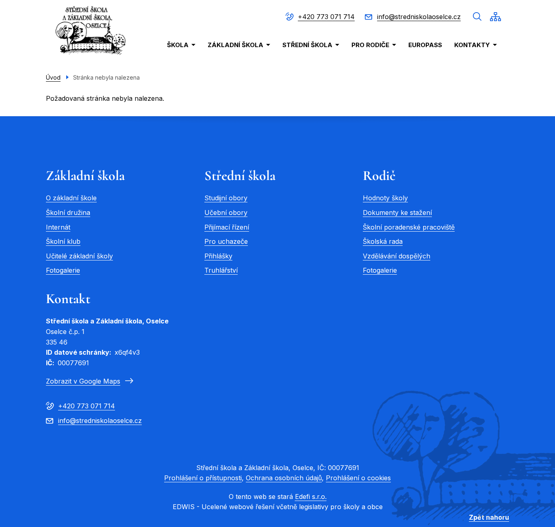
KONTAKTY (472, 45)
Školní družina (68, 212)
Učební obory (225, 212)
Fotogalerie (63, 270)
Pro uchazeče (226, 241)
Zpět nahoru (489, 517)
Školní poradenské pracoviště (409, 227)
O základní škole (71, 198)
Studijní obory (225, 198)
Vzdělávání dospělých (396, 256)
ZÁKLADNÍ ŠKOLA (235, 45)
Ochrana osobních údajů (284, 478)
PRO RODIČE (370, 45)
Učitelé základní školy (79, 256)
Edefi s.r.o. (311, 496)
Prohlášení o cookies (358, 478)
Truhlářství (221, 270)
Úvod (53, 77)
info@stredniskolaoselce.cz (419, 17)
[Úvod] (90, 31)
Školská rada (383, 241)
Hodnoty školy (385, 198)
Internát (58, 227)
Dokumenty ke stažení (397, 212)
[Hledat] (477, 16)
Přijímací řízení (226, 227)
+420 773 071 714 (326, 17)
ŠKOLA (178, 45)
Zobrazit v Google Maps (83, 381)
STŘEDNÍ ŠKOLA (307, 45)
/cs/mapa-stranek (495, 16)
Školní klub (63, 241)
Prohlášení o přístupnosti (203, 478)
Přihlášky (218, 256)
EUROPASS (425, 45)
